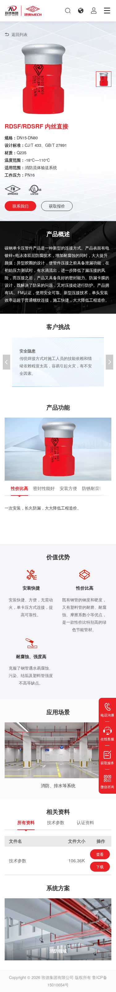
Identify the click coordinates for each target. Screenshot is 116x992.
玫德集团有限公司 (57, 977)
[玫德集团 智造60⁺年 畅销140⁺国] (23, 10)
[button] (109, 362)
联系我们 (20, 206)
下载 (100, 866)
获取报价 (57, 206)
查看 (100, 854)
